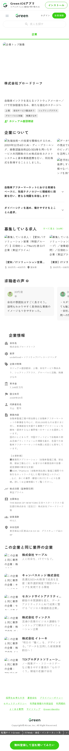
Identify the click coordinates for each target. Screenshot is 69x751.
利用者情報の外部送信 (41, 703)
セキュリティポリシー (15, 703)
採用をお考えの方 (15, 698)
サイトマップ (33, 709)
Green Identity (51, 709)
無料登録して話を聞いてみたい (34, 745)
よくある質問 (16, 709)
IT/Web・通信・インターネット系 (43, 732)
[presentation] (34, 24)
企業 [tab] (34, 34)
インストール (56, 5)
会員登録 (59, 15)
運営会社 (32, 698)
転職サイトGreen (10, 732)
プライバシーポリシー (51, 698)
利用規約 (61, 703)
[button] (34, 192)
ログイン (45, 15)
